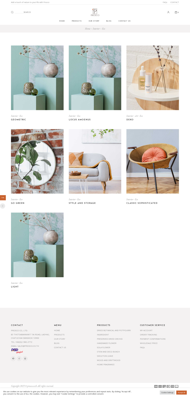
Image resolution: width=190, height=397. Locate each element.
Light (15, 287)
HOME (57, 330)
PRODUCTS (59, 334)
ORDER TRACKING (148, 334)
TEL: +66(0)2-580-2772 (21, 342)
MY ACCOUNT (146, 330)
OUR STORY (59, 339)
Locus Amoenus (80, 120)
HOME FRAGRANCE (106, 364)
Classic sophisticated (142, 203)
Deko (130, 120)
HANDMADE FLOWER (106, 343)
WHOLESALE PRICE (149, 343)
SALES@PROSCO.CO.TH (28, 346)
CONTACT (174, 2)
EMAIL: (14, 346)
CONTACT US (60, 347)
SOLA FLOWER (103, 347)
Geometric (18, 120)
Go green (18, 203)
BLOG (56, 343)
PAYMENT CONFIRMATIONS (153, 339)
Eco (21, 115)
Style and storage (82, 203)
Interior (14, 115)
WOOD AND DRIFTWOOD (108, 360)
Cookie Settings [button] (167, 392)
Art (137, 115)
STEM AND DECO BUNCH (108, 351)
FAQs (165, 2)
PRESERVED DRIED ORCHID (110, 339)
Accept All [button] (181, 392)
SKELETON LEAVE (105, 356)
